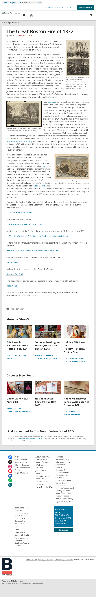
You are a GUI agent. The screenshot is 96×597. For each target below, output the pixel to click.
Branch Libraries (21, 459)
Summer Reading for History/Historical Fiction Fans (47, 345)
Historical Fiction (19, 355)
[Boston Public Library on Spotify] (10, 480)
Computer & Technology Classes (63, 471)
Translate (38, 3)
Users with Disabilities (23, 535)
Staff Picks (26, 411)
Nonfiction (53, 358)
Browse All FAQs (62, 459)
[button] (54, 7)
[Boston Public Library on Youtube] (10, 471)
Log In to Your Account (64, 488)
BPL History (40, 465)
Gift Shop (39, 468)
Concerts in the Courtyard (61, 476)
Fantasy (10, 408)
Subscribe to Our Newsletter (42, 477)
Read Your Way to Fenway (22, 544)
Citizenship (19, 510)
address (51, 102)
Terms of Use (31, 559)
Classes (58, 467)
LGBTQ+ (18, 411)
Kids (16, 526)
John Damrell (40, 185)
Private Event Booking (64, 498)
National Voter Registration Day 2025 (45, 402)
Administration (41, 459)
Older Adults (46, 355)
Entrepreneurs (20, 518)
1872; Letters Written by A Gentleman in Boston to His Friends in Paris (37, 236)
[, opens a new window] (7, 575)
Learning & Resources (72, 414)
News (37, 473)
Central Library (21, 462)
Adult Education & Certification (62, 463)
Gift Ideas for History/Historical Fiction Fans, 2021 (18, 345)
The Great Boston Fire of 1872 (19, 212)
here (67, 202)
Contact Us (39, 484)
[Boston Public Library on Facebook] (10, 457)
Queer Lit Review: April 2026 (17, 400)
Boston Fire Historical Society (19, 141)
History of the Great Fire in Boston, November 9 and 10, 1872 (33, 250)
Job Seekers (19, 524)
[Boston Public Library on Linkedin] (10, 476)
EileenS (16, 23)
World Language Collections (21, 539)
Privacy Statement (45, 559)
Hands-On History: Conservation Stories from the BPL (76, 402)
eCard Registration (63, 480)
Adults (9, 355)
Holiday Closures (22, 465)
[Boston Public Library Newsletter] (10, 485)
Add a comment (17, 309)
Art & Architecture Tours (22, 469)
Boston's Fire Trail (14, 274)
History (9, 358)
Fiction (54, 355)
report (45, 166)
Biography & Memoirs (72, 361)
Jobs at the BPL (41, 470)
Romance (10, 411)
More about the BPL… (44, 487)
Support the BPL (42, 481)
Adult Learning (69, 412)
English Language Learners (21, 514)
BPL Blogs (6, 23)
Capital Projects (21, 473)
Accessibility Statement (63, 559)
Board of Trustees (42, 462)
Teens (17, 529)
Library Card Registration (60, 484)
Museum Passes (62, 496)
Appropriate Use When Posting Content (29, 439)
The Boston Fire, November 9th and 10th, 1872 (27, 224)
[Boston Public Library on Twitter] (10, 462)
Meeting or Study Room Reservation (63, 492)
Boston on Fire (12, 286)
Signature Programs (63, 501)
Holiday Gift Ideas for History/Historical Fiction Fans (75, 347)
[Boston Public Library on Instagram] (10, 467)
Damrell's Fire (12, 262)
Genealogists (20, 521)
